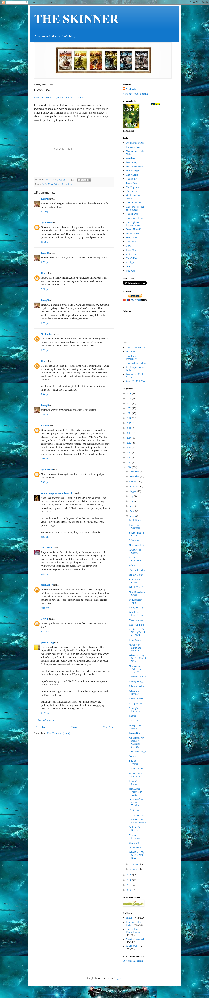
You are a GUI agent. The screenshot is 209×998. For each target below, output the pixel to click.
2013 (129, 452)
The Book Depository (131, 357)
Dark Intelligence (134, 166)
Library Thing (136, 681)
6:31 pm (45, 536)
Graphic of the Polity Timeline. (136, 802)
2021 (129, 413)
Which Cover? (136, 587)
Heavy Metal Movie (135, 727)
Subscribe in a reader (133, 960)
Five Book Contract (134, 526)
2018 (129, 427)
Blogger (117, 978)
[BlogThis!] (81, 180)
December (134, 471)
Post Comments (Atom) (58, 733)
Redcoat (45, 425)
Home (74, 727)
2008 (129, 880)
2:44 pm (45, 394)
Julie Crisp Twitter (134, 762)
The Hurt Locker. (137, 569)
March (132, 515)
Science (57, 184)
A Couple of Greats (135, 551)
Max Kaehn (47, 547)
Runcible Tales (133, 146)
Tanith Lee (134, 810)
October (133, 481)
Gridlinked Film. (137, 545)
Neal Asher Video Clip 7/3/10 (135, 791)
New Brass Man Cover (137, 593)
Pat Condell (131, 351)
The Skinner (132, 213)
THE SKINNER (76, 18)
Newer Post (40, 727)
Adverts (132, 565)
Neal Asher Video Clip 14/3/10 (135, 668)
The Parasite (132, 191)
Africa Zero (131, 254)
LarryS (45, 198)
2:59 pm (45, 414)
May (131, 505)
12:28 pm (45, 241)
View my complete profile (135, 93)
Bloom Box (134, 733)
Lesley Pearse (135, 703)
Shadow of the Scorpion (133, 197)
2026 (129, 393)
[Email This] (78, 180)
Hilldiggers (131, 262)
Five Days (134, 842)
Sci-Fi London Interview (136, 775)
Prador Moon (132, 233)
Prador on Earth (136, 624)
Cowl (128, 245)
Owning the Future (135, 142)
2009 (129, 875)
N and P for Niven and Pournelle (135, 647)
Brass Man (131, 249)
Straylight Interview (134, 709)
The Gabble (131, 258)
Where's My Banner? (135, 692)
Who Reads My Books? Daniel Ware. (137, 658)
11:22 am (45, 713)
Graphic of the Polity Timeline (137, 821)
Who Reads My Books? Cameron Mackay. (136, 742)
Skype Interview (137, 814)
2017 (129, 432)
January (133, 868)
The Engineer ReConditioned (133, 223)
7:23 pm (45, 573)
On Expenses (135, 847)
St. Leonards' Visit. (135, 601)
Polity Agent (132, 237)
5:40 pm (45, 482)
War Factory (132, 162)
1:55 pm (45, 262)
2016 (129, 437)
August (133, 491)
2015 (129, 442)
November (134, 476)
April (132, 510)
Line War (130, 270)
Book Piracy (135, 520)
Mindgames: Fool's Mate (135, 152)
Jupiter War (131, 182)
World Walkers (133, 946)
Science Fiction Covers (136, 534)
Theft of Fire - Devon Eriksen (133, 930)
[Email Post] (72, 179)
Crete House (135, 720)
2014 (129, 447)
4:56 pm (45, 458)
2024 (129, 398)
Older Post (108, 727)
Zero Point (131, 158)
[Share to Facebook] (87, 180)
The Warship (132, 174)
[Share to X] (84, 180)
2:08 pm (45, 289)
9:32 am (45, 631)
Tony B (45, 618)
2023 (129, 403)
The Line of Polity (135, 217)
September (134, 486)
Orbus (129, 266)
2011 (129, 462)
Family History (136, 607)
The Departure (133, 187)
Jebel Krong (47, 642)
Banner (132, 715)
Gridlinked (131, 241)
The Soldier (131, 178)
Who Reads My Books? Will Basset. (136, 854)
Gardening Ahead (137, 676)
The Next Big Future (136, 362)
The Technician (133, 202)
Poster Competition (136, 559)
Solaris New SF (133, 229)
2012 (129, 457)
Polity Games (135, 639)
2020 (129, 418)
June (131, 501)
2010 (129, 467)
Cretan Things (136, 768)
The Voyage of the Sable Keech (135, 208)
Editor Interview (137, 686)
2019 (129, 422)
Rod (43, 273)
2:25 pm (45, 323)
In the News (47, 184)
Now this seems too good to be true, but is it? (58, 97)
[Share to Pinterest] (89, 180)
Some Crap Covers (134, 581)
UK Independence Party (135, 368)
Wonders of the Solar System (136, 613)
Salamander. (135, 540)
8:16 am (45, 607)
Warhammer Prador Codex (135, 375)
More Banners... (137, 619)
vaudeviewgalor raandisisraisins (57, 493)
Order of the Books (135, 829)
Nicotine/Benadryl (135, 939)
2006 (129, 889)
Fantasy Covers (136, 574)
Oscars (132, 756)
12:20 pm (45, 211)
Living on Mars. (137, 698)
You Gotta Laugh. (137, 751)
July (131, 496)
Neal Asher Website (135, 347)
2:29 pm (45, 350)
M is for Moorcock (135, 836)
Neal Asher (47, 222)
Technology (67, 184)
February (134, 864)
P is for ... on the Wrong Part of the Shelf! (137, 632)
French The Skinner (134, 782)
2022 (129, 408)
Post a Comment (46, 720)
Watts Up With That (135, 381)
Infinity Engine (133, 170)
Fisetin (129, 917)
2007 (129, 884)
